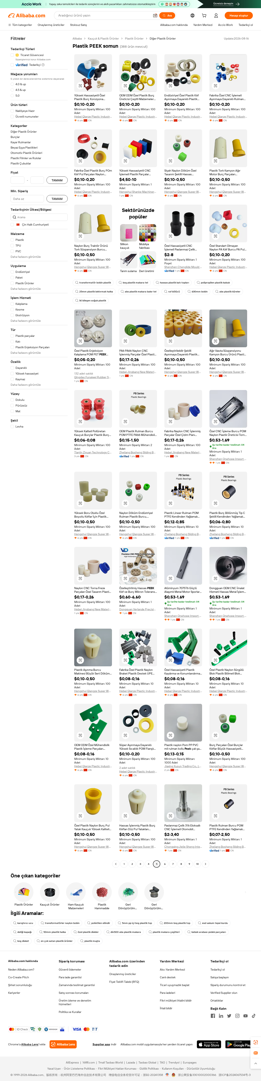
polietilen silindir (100, 923)
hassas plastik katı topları (174, 282)
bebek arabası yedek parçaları (208, 932)
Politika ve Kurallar (70, 1012)
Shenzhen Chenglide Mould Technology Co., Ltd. (183, 267)
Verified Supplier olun (223, 992)
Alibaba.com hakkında (23, 961)
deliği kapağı (24, 932)
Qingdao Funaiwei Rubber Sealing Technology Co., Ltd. (93, 377)
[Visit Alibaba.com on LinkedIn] (221, 1015)
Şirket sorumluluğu (20, 985)
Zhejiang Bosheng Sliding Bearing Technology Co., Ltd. (138, 452)
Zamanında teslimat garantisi (77, 985)
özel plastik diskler (88, 932)
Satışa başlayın (219, 977)
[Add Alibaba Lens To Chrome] (63, 1044)
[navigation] (39, 451)
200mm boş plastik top (177, 923)
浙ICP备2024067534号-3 (235, 1075)
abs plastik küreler (229, 291)
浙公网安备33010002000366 (197, 1075)
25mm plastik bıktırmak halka (96, 291)
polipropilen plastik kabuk (215, 282)
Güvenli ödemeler (70, 969)
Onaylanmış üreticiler (122, 974)
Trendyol (173, 1062)
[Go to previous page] (115, 864)
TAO (162, 1062)
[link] (255, 1042)
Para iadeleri (167, 992)
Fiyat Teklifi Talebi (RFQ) (124, 981)
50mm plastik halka (54, 932)
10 (197, 864)
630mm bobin (200, 291)
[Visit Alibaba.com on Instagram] (237, 1015)
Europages (190, 1062)
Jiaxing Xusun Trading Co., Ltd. (183, 766)
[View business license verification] (167, 1075)
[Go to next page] (205, 864)
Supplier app (101, 1044)
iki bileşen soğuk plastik (92, 300)
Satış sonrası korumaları (73, 992)
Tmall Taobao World (110, 1062)
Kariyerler (14, 992)
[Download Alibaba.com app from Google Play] (239, 1044)
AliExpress (72, 1062)
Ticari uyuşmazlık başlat (174, 985)
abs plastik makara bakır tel (140, 291)
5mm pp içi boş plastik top (137, 923)
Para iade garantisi (70, 977)
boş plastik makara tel (135, 282)
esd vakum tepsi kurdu (215, 923)
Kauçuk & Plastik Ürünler (103, 38)
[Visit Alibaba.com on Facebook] (212, 1015)
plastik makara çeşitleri (166, 932)
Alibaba (77, 38)
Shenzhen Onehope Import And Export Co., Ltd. (228, 459)
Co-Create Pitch (18, 977)
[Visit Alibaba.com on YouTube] (245, 1015)
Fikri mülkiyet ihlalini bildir (176, 1000)
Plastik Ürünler (134, 38)
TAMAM (57, 180)
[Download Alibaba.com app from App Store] (209, 1044)
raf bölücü (174, 291)
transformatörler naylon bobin (62, 923)
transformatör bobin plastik (95, 282)
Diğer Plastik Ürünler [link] (163, 38)
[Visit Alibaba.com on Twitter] (229, 1015)
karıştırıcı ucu (25, 923)
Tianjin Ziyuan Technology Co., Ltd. (93, 452)
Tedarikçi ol (217, 969)
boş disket (23, 941)
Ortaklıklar (216, 1000)
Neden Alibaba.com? (21, 969)
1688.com (88, 1062)
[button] (155, 15)
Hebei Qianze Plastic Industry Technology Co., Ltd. (93, 116)
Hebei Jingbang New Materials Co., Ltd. (138, 372)
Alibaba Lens (29, 1044)
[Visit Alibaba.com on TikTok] (253, 1015)
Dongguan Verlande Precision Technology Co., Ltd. (138, 609)
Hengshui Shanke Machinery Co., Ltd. (138, 191)
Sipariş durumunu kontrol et (228, 985)
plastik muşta (92, 941)
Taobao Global (147, 1062)
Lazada (130, 1062)
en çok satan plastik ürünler (57, 941)
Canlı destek (168, 977)
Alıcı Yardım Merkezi (172, 969)
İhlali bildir (166, 1008)
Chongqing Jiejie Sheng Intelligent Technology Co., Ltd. (183, 846)
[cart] (205, 16)
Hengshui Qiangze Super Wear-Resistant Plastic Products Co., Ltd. (183, 191)
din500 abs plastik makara (126, 932)
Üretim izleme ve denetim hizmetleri (75, 1002)
